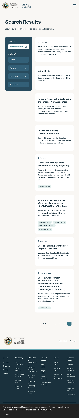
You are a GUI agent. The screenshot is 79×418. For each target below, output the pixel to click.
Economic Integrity (18, 387)
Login (74, 341)
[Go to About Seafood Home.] (18, 5)
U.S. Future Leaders (31, 376)
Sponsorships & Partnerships (58, 376)
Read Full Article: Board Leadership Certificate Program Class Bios (54, 251)
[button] (74, 5)
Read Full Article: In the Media (54, 78)
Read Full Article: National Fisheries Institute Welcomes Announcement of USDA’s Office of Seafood (54, 214)
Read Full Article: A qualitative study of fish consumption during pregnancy (54, 172)
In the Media (43, 366)
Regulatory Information (71, 376)
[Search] (26, 46)
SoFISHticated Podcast (45, 384)
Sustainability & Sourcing (19, 375)
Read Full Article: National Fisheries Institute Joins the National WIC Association (54, 107)
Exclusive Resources (70, 370)
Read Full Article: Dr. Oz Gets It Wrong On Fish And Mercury (54, 138)
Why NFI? (6, 362)
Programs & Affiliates (70, 390)
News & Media (44, 359)
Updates (70, 365)
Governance (71, 394)
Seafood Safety (18, 381)
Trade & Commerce (19, 363)
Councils (6, 370)
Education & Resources (32, 360)
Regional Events (57, 369)
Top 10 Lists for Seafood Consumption (32, 369)
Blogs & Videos (43, 372)
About (5, 358)
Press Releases (44, 378)
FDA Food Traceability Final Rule (71, 383)
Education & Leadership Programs (31, 384)
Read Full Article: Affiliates (54, 49)
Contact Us (63, 341)
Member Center (70, 359)
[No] (76, 411)
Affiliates (6, 374)
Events (56, 358)
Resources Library (31, 393)
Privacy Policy (45, 410)
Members (6, 366)
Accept (7, 414)
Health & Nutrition (18, 369)
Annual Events (56, 363)
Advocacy (19, 358)
